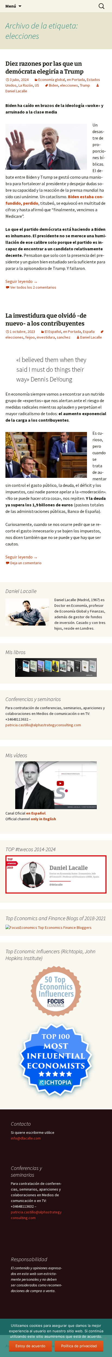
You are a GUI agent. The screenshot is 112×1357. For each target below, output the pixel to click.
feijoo (30, 337)
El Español (53, 331)
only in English (43, 818)
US (37, 85)
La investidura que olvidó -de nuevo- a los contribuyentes (45, 319)
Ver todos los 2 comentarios (33, 287)
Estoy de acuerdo (30, 1346)
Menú (10, 6)
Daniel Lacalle (91, 337)
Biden (53, 85)
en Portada (76, 79)
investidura (46, 337)
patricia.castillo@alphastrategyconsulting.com (43, 724)
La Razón (25, 85)
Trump (85, 85)
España (89, 331)
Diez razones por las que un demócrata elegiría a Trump (44, 67)
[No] (105, 1338)
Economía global (51, 79)
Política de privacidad (79, 1346)
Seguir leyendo (21, 281)
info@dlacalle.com (26, 1138)
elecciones (69, 85)
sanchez (63, 337)
